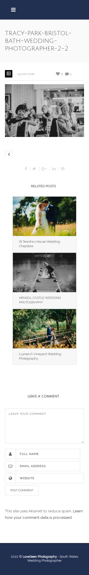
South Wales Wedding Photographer (52, 558)
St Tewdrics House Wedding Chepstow (39, 244)
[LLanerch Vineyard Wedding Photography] (44, 328)
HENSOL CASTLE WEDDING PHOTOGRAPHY (40, 300)
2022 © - (35, 556)
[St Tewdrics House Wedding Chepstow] (44, 216)
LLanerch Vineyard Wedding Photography (40, 356)
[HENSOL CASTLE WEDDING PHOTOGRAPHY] (44, 272)
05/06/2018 (25, 74)
